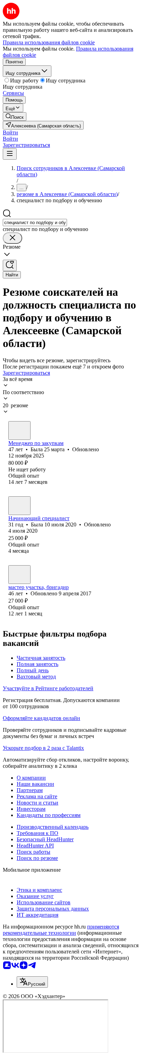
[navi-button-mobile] (10, 154)
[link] (14, 116)
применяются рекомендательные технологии (61, 930)
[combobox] (35, 222)
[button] (10, 132)
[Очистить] (12, 238)
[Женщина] (19, 430)
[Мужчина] (19, 574)
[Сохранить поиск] (10, 265)
